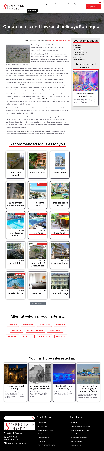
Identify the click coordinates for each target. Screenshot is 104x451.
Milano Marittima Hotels (45, 430)
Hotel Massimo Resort (15, 234)
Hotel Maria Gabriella (15, 174)
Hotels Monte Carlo (37, 204)
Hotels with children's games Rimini (85, 94)
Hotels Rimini (42, 423)
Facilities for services (77, 434)
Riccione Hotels (43, 426)
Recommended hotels (34, 40)
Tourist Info (74, 423)
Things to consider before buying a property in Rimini (88, 388)
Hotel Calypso (15, 293)
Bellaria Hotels (42, 441)
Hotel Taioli (59, 233)
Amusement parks (76, 441)
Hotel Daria (37, 293)
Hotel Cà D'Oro (37, 172)
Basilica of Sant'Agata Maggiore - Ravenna (39, 387)
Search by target (76, 445)
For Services (43, 40)
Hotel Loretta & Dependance (37, 264)
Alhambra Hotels (59, 263)
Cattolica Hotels (43, 434)
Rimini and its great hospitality (64, 387)
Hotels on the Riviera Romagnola (80, 426)
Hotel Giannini (59, 172)
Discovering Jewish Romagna (15, 387)
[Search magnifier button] (33, 418)
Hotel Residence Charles (60, 204)
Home (26, 40)
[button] (36, 4)
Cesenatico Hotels (43, 437)
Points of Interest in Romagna (80, 430)
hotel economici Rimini (26, 131)
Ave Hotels (15, 263)
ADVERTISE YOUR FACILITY (46, 445)
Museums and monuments (79, 437)
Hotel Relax (37, 233)
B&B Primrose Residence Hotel (15, 204)
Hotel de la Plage (59, 293)
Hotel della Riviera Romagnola (48, 99)
